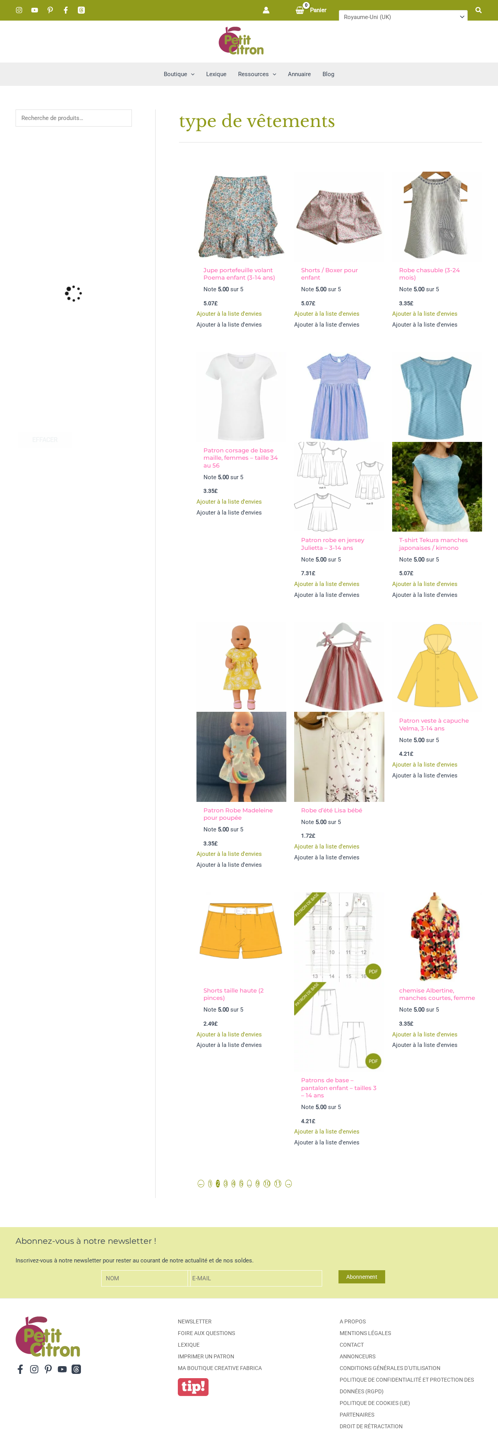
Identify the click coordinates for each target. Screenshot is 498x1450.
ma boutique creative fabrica (220, 1368)
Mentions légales (365, 1333)
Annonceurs (357, 1356)
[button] (478, 10)
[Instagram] (19, 10)
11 (278, 1183)
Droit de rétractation (371, 1426)
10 (267, 1183)
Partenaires (357, 1415)
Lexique (189, 1345)
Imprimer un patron (206, 1356)
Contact (352, 1345)
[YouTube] (34, 10)
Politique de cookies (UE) (375, 1403)
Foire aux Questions (206, 1333)
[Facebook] (65, 10)
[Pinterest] (50, 10)
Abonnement (361, 1277)
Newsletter (195, 1321)
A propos (353, 1321)
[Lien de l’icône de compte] (266, 10)
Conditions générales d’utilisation (390, 1368)
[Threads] (81, 10)
